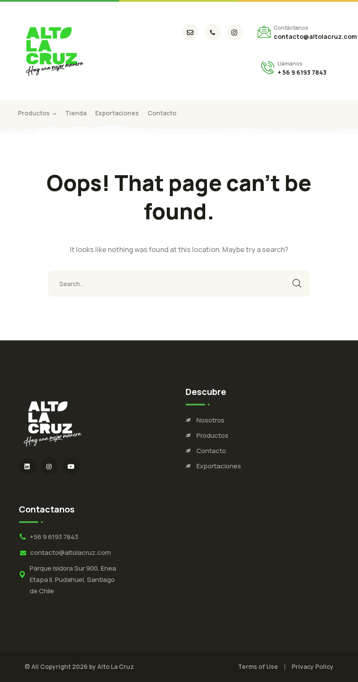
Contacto (211, 450)
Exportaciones (218, 466)
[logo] (53, 50)
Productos (212, 435)
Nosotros (210, 420)
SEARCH (297, 283)
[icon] (190, 32)
